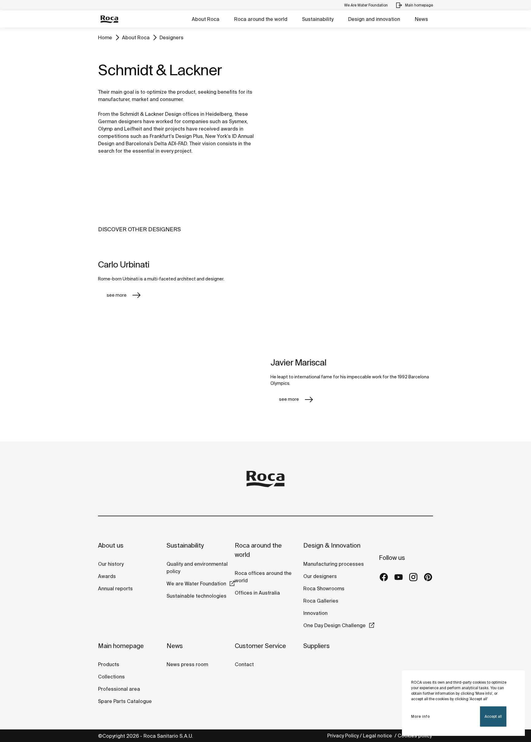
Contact (244, 664)
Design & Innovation (331, 545)
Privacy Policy (343, 735)
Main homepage (121, 645)
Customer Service (260, 645)
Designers (171, 37)
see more (117, 295)
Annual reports (115, 588)
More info (420, 716)
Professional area (119, 689)
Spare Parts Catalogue (125, 701)
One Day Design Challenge (334, 625)
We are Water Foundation (196, 583)
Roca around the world (260, 19)
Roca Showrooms (323, 588)
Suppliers (316, 645)
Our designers (320, 576)
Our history (111, 564)
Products (108, 664)
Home (105, 37)
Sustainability (317, 19)
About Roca (205, 19)
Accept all (493, 716)
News (421, 19)
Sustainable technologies (196, 596)
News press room (187, 664)
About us (111, 545)
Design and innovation (374, 19)
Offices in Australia (257, 593)
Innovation (315, 613)
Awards (107, 576)
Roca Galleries (320, 600)
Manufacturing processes (333, 564)
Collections (111, 676)
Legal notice (378, 735)
